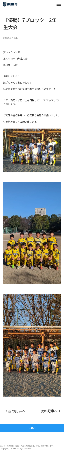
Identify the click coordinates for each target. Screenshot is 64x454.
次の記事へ (49, 410)
